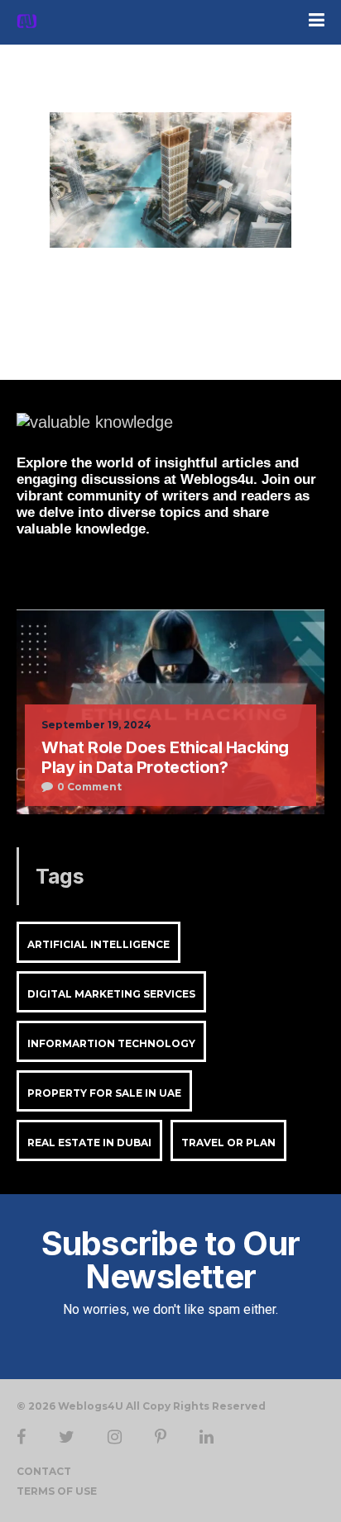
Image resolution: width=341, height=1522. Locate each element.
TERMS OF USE (57, 1491)
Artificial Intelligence (98, 944)
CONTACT (44, 1471)
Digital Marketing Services (111, 994)
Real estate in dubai (89, 1142)
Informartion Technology (111, 1043)
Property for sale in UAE (104, 1093)
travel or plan (228, 1142)
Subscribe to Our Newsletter (170, 1260)
